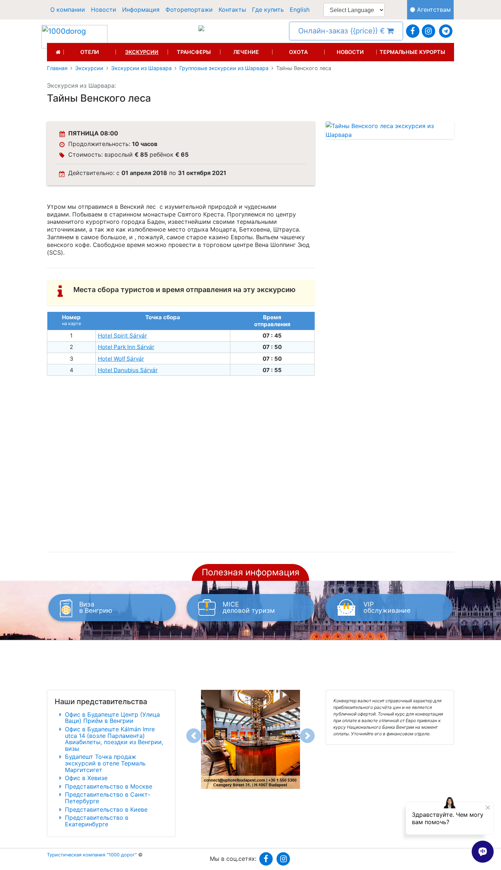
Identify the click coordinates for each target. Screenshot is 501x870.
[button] (193, 735)
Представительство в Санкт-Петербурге (107, 798)
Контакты (232, 9)
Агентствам (433, 9)
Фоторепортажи (189, 9)
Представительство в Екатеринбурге (96, 821)
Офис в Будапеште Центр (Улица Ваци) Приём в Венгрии (112, 718)
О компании (67, 9)
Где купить (268, 9)
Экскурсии (141, 52)
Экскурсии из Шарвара (141, 68)
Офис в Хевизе (86, 778)
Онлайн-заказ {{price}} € (342, 30)
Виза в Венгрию (95, 607)
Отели (89, 52)
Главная (57, 68)
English (300, 9)
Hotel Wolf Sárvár (121, 358)
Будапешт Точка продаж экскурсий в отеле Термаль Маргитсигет (105, 763)
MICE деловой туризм (249, 607)
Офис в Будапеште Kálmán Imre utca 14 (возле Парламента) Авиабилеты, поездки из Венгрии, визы (114, 738)
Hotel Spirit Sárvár (122, 335)
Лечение (246, 52)
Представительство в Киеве (106, 809)
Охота (298, 52)
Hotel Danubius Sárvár (128, 370)
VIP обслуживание (386, 607)
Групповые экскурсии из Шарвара (223, 68)
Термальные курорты (412, 52)
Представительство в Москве (108, 786)
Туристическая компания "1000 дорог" (92, 855)
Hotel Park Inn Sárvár (126, 346)
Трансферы (194, 52)
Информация (141, 9)
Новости (103, 9)
